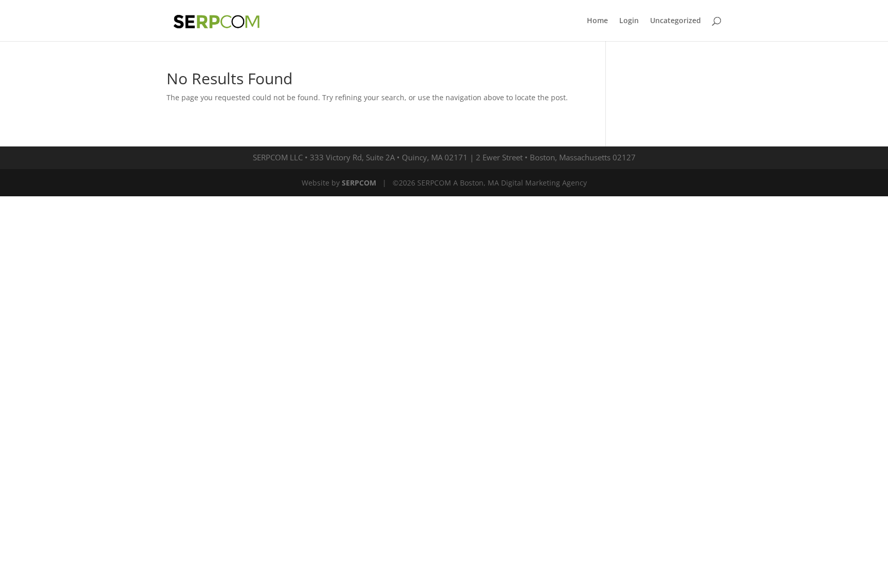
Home (597, 21)
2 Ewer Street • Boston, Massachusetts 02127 (556, 157)
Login (629, 21)
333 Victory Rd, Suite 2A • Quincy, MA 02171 (389, 157)
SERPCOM (359, 183)
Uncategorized (675, 21)
